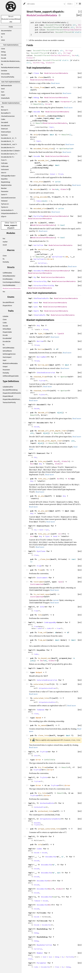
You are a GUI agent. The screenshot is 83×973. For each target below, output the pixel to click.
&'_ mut (57, 873)
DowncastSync (6, 132)
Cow (54, 897)
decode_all (43, 412)
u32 (32, 433)
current (56, 600)
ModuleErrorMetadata (10, 363)
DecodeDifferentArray (10, 390)
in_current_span (42, 594)
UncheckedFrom (39, 807)
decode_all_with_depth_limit (52, 431)
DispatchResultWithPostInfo (12, 399)
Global (29, 58)
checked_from (40, 377)
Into (42, 607)
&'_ (64, 857)
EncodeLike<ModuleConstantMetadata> (11, 61)
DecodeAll (4, 122)
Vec (4, 292)
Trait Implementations (10, 45)
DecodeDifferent (8, 302)
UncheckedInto (47, 803)
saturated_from (41, 684)
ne (39, 235)
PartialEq (6, 262)
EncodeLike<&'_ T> (7, 141)
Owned (38, 718)
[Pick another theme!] (24, 3)
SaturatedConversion (8, 198)
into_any (42, 461)
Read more (55, 83)
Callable (5, 316)
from (40, 570)
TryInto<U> (4, 207)
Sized (61, 174)
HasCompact (7, 357)
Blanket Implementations (11, 103)
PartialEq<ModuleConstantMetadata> (11, 67)
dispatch (10, 228)
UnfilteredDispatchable (11, 376)
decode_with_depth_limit (50, 441)
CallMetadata (7, 273)
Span (60, 582)
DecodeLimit (5, 126)
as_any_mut (43, 511)
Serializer (57, 257)
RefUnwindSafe (42, 298)
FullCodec (4, 163)
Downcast (4, 129)
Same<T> (4, 195)
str (74, 25)
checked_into (40, 390)
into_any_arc (44, 534)
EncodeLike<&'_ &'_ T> (9, 138)
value (3, 40)
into (40, 615)
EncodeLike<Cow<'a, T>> (9, 154)
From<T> (4, 160)
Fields (11, 27)
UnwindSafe (40, 315)
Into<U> (3, 173)
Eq (2, 64)
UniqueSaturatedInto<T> (9, 213)
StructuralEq (5, 74)
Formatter (65, 101)
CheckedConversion (8, 116)
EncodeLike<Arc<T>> (8, 148)
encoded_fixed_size (43, 148)
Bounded (37, 823)
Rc (58, 479)
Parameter (4, 191)
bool (63, 225)
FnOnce (39, 201)
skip (36, 134)
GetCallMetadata (8, 348)
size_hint (38, 182)
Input (4, 360)
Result (37, 104)
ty (1, 37)
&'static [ (65, 60)
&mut (58, 118)
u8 (77, 55)
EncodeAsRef (7, 338)
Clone (3, 49)
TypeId (60, 333)
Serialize (4, 71)
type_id (41, 333)
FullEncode (5, 166)
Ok (67, 257)
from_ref (42, 632)
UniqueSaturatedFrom (47, 688)
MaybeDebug (5, 182)
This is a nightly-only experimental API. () (56, 739)
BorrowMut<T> (6, 113)
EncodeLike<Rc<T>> (7, 157)
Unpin (3, 95)
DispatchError (7, 306)
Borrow (40, 341)
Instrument (5, 169)
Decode (3, 55)
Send (3, 89)
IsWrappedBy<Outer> (8, 176)
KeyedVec (4, 179)
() (42, 104)
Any (2, 107)
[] (80, 11)
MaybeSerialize (6, 185)
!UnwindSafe (5, 98)
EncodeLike (6, 341)
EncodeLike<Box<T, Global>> (10, 151)
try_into (42, 793)
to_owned (42, 725)
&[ (43, 201)
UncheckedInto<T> (7, 210)
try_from (42, 767)
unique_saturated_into (49, 829)
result (5, 245)
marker (5, 242)
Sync (2, 92)
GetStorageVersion (9, 354)
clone (40, 77)
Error (48, 104)
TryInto (42, 394)
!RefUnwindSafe (6, 86)
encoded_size (40, 208)
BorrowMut (41, 357)
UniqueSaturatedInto (47, 702)
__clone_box (44, 559)
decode (41, 116)
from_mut (42, 640)
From (39, 566)
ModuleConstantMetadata (12, 288)
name (3, 34)
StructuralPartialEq (7, 77)
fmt (4, 239)
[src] (79, 15)
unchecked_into (45, 811)
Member (4, 188)
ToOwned (4, 201)
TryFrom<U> (5, 204)
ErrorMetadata (8, 279)
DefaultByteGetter (9, 276)
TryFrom (42, 380)
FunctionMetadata (9, 285)
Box (55, 461)
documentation (6, 31)
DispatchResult (8, 396)
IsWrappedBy (50, 622)
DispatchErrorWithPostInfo (12, 393)
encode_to (43, 160)
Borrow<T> (4, 110)
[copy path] (59, 15)
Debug (3, 52)
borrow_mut (43, 365)
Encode (3, 58)
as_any (41, 496)
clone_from (39, 87)
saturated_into (41, 698)
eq (39, 223)
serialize (43, 249)
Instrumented (36, 584)
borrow (41, 349)
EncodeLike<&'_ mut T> (9, 144)
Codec (3, 119)
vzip (40, 844)
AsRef (40, 628)
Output (5, 367)
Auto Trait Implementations (10, 82)
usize (69, 148)
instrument (39, 582)
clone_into (43, 735)
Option (62, 148)
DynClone (4, 135)
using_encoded (41, 197)
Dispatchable (7, 332)
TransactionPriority (9, 402)
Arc (60, 534)
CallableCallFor (8, 387)
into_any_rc (44, 479)
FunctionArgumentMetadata (12, 282)
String (79, 27)
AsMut (49, 628)
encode (37, 189)
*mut (73, 559)
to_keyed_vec (44, 658)
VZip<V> (3, 217)
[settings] (79, 3)
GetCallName (7, 351)
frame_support (10, 225)
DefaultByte (7, 329)
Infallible (49, 760)
